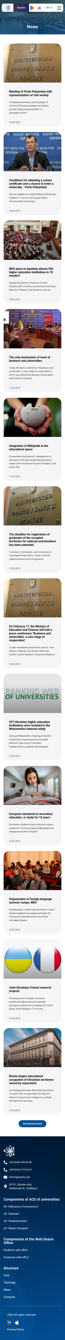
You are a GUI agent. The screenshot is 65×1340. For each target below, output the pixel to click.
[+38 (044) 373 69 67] (5, 1170)
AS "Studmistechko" (16, 1221)
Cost (6, 1275)
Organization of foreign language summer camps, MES (30, 900)
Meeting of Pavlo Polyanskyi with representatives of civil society (30, 93)
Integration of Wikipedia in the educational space (28, 447)
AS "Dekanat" (12, 1213)
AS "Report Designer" (16, 1228)
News (7, 1289)
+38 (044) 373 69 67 (20, 1169)
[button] (32, 1123)
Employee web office (16, 1257)
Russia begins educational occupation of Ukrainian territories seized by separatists (31, 1079)
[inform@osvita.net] (5, 1177)
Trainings (10, 1282)
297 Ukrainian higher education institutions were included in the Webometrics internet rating (29, 725)
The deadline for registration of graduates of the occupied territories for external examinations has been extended (32, 540)
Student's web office (16, 1250)
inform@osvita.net (19, 1177)
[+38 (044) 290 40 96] (5, 1162)
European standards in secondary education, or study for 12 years (31, 815)
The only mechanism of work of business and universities (29, 359)
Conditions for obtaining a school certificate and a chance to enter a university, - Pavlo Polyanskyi (31, 184)
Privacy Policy (15, 1329)
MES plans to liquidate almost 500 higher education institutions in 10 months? (31, 272)
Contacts (9, 1297)
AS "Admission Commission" (21, 1206)
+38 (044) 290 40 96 (20, 1162)
